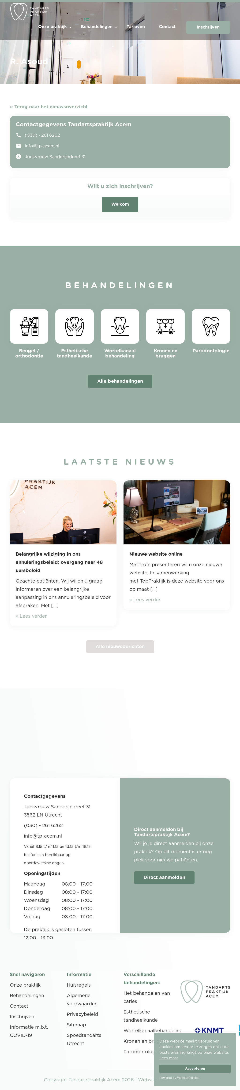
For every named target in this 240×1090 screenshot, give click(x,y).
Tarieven (136, 27)
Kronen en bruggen (146, 1041)
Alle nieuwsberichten (120, 646)
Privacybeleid (82, 1014)
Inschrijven (208, 27)
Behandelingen (96, 27)
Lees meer (168, 1058)
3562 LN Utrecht (43, 815)
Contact (167, 27)
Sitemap (76, 1025)
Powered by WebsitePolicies (179, 1077)
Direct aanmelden (164, 877)
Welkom (120, 204)
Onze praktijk (52, 27)
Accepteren (195, 1068)
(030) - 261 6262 (38, 135)
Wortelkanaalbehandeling (153, 1030)
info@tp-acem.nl (37, 146)
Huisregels (79, 985)
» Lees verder (31, 616)
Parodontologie (141, 1052)
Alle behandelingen (120, 381)
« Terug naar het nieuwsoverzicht (49, 107)
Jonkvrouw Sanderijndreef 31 (51, 156)
